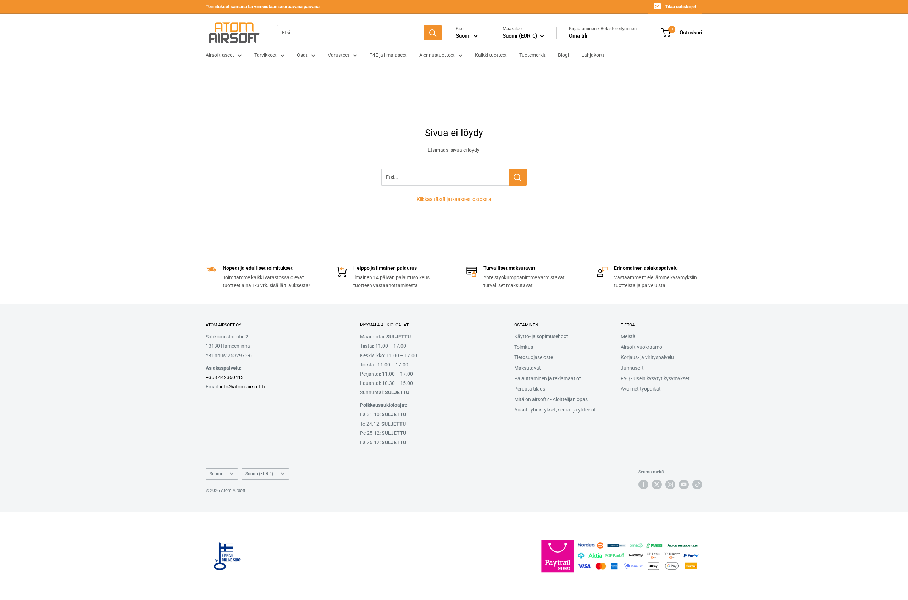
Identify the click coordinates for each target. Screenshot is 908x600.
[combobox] (350, 32)
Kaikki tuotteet (491, 55)
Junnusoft (632, 368)
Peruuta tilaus (529, 389)
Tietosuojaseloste (533, 357)
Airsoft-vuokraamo (641, 347)
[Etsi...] (518, 177)
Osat (302, 55)
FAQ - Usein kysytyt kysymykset (655, 378)
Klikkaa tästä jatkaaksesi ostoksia (454, 199)
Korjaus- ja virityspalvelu (647, 357)
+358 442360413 (225, 377)
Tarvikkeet (265, 55)
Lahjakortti (593, 55)
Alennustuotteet (437, 55)
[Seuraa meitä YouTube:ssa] (684, 484)
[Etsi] (433, 32)
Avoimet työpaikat (641, 389)
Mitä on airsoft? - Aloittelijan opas (551, 399)
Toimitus (523, 347)
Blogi (563, 55)
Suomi (216, 473)
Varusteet (338, 55)
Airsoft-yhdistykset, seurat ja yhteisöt (555, 410)
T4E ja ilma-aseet (388, 55)
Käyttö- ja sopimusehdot (541, 336)
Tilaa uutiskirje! (680, 6)
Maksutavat (527, 368)
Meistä (628, 336)
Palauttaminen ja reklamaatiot (547, 378)
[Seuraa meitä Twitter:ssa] (657, 484)
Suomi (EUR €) (259, 473)
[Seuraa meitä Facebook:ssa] (643, 484)
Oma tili (578, 36)
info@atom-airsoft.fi (242, 386)
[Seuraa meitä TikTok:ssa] (697, 484)
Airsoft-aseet (220, 55)
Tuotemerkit (532, 55)
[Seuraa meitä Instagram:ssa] (670, 484)
